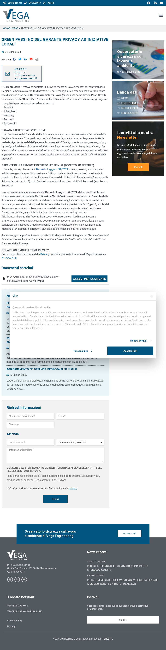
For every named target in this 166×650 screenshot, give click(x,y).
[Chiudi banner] (152, 296)
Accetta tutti (130, 351)
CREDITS (108, 638)
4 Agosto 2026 (95, 575)
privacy (73, 488)
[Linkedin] (17, 579)
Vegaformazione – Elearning (24, 611)
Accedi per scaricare (89, 278)
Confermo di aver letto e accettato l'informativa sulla (43, 488)
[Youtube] (24, 579)
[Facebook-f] (10, 579)
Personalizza (80, 351)
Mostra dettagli (138, 340)
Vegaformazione (17, 605)
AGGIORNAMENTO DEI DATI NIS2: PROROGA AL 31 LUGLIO (41, 369)
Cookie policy (14, 620)
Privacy (11, 626)
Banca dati (127, 92)
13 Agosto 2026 (96, 561)
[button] (7, 59)
